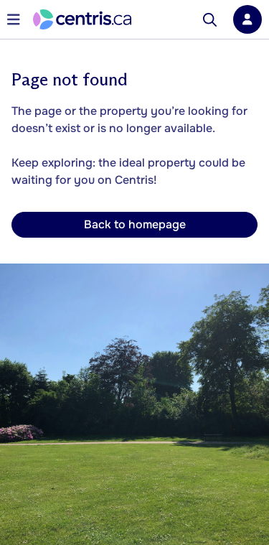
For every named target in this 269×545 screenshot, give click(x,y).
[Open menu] (13, 19)
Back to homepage (135, 224)
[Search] (209, 19)
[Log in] (247, 19)
